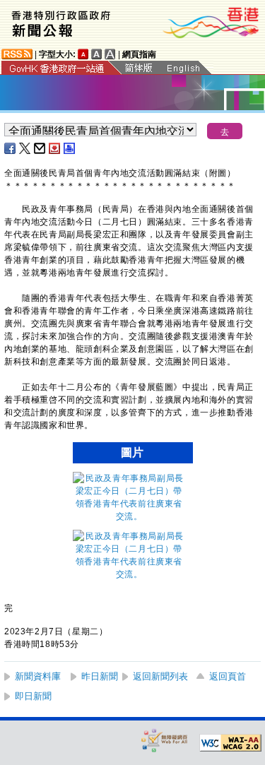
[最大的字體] (110, 54)
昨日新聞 (99, 676)
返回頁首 (227, 676)
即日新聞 (33, 696)
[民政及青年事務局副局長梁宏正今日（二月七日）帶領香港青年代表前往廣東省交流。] (129, 516)
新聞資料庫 (38, 676)
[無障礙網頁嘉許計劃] (164, 740)
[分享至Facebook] (10, 148)
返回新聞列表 (160, 676)
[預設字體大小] (83, 54)
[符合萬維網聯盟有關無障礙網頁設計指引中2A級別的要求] (230, 743)
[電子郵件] (40, 148)
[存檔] (55, 148)
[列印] (70, 148)
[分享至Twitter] (25, 148)
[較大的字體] (96, 54)
